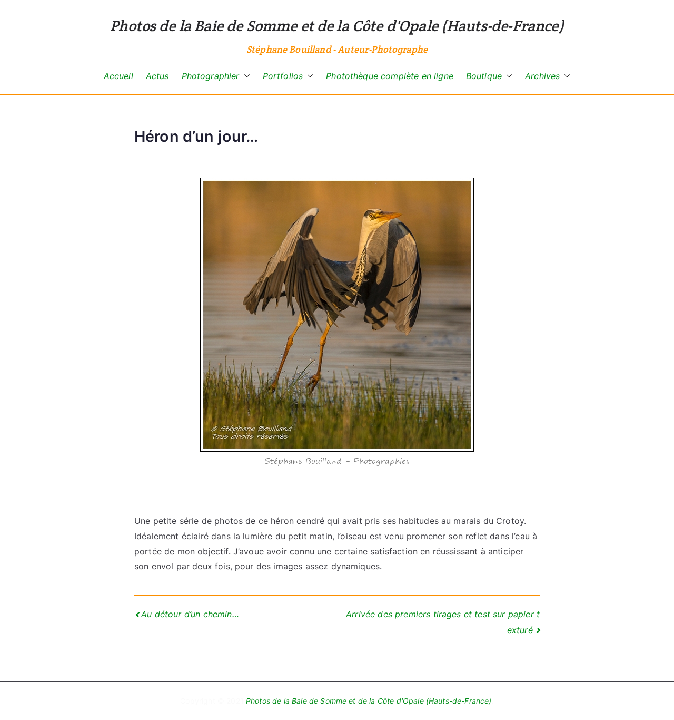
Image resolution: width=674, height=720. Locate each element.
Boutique (484, 76)
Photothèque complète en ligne (389, 76)
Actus (157, 76)
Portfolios (283, 76)
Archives (542, 76)
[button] (245, 76)
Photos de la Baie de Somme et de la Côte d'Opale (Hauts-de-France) (337, 25)
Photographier (211, 76)
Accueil (118, 76)
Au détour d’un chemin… (190, 614)
